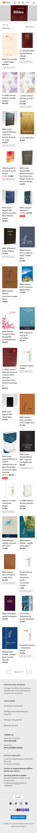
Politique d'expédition (13, 719)
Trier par (5, 25)
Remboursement (11, 725)
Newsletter (18, 817)
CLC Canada (13, 823)
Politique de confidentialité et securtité (16, 713)
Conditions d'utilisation (13, 706)
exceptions (16, 783)
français (18, 797)
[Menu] (34, 2)
